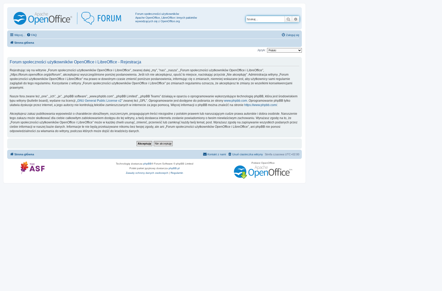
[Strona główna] (71, 18)
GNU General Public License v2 (99, 100)
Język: (261, 50)
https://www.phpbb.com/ (260, 105)
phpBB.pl (174, 168)
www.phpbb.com (235, 100)
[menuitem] (32, 35)
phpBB (147, 163)
